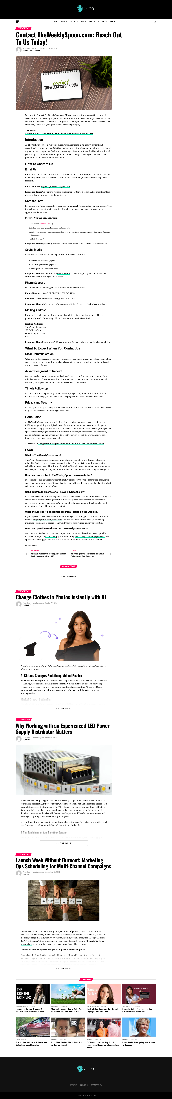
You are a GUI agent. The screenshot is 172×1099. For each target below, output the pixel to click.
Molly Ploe (29, 605)
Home (55, 21)
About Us (73, 1085)
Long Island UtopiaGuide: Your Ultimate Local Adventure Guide (71, 443)
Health (83, 21)
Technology (102, 21)
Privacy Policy (96, 1085)
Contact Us (114, 21)
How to (92, 21)
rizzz (27, 874)
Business (64, 21)
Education (74, 21)
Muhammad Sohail (32, 51)
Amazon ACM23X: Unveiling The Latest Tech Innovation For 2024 (59, 133)
